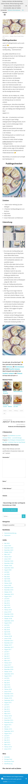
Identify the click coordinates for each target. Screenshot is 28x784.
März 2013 (7, 745)
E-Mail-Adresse (7, 488)
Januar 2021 (7, 559)
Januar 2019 (7, 612)
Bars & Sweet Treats (18, 36)
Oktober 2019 (8, 592)
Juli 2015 (6, 705)
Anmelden (7, 757)
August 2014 (7, 725)
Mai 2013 (7, 740)
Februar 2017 (8, 663)
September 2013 (9, 731)
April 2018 (7, 632)
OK (23, 10)
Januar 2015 (7, 718)
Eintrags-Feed (8, 759)
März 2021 (7, 554)
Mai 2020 (7, 577)
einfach (10, 410)
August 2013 (7, 733)
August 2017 (7, 649)
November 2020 (8, 563)
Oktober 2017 (8, 645)
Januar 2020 (7, 585)
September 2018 (9, 621)
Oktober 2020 (8, 565)
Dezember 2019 (8, 588)
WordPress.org (8, 764)
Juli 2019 (6, 599)
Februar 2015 (8, 716)
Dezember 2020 (8, 561)
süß (4, 413)
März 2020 (7, 581)
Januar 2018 (7, 638)
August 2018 (7, 623)
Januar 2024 (7, 546)
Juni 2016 (7, 680)
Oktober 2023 (8, 552)
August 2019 (7, 596)
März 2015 (7, 714)
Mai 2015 (7, 709)
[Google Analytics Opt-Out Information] (2, 779)
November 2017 (8, 643)
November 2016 (8, 669)
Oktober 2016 (8, 672)
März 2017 (7, 660)
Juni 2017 (7, 654)
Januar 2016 (7, 691)
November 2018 (8, 616)
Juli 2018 (6, 625)
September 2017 (9, 647)
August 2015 (7, 702)
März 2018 (7, 634)
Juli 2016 (6, 678)
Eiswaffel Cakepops (14, 369)
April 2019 (7, 605)
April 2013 (7, 742)
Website (5, 496)
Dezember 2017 (8, 641)
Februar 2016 (8, 689)
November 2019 (8, 590)
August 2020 (7, 570)
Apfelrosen (9, 367)
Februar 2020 (8, 583)
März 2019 (7, 607)
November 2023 (8, 550)
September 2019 (9, 594)
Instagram (11, 373)
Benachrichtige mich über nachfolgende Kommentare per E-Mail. (14, 504)
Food (4, 38)
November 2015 (8, 696)
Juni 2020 (7, 574)
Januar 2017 (7, 665)
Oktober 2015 (8, 698)
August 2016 (7, 676)
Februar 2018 (8, 636)
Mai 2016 (7, 683)
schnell (21, 410)
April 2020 (7, 579)
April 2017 (7, 658)
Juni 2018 (7, 627)
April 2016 (7, 685)
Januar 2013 (7, 749)
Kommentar (6, 457)
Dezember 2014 (8, 720)
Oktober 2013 (8, 729)
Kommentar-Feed (9, 761)
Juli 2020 (6, 572)
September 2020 (9, 568)
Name (5, 481)
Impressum (7, 535)
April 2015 (7, 711)
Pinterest (19, 373)
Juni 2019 (7, 601)
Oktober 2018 (8, 619)
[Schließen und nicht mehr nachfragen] (26, 779)
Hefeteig (16, 410)
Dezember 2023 (8, 548)
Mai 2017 (7, 656)
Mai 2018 (7, 630)
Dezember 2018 (8, 614)
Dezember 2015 (8, 694)
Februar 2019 (8, 610)
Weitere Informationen (14, 10)
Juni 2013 (7, 738)
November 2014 (8, 722)
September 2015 (9, 700)
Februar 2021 (8, 557)
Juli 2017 (6, 652)
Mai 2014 (7, 727)
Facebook (5, 373)
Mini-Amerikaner (19, 367)
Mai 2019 (7, 603)
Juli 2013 (6, 736)
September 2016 (9, 674)
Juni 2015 (7, 707)
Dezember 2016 (8, 667)
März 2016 (7, 687)
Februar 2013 (8, 747)
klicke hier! (12, 781)
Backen (11, 36)
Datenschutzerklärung (10, 533)
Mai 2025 (7, 543)
